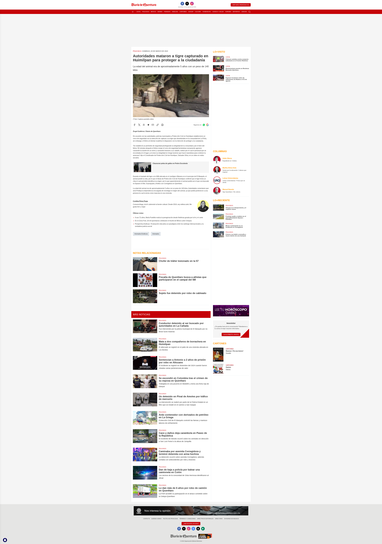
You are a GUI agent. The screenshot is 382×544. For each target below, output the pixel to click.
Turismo (228, 11)
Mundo (160, 11)
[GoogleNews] (193, 528)
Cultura (198, 11)
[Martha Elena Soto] (217, 170)
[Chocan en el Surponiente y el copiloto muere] (218, 208)
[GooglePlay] (203, 528)
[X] (187, 3)
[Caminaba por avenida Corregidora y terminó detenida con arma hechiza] (145, 456)
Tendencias (206, 11)
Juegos (244, 11)
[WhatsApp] (143, 124)
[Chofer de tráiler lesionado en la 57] (145, 264)
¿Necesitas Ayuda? (191, 523)
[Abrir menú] (132, 11)
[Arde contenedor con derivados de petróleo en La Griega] (145, 419)
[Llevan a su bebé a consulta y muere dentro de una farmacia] (218, 234)
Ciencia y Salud (218, 11)
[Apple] (198, 528)
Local (138, 11)
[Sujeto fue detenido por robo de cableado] (145, 296)
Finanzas (167, 11)
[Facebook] (182, 3)
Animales (155, 234)
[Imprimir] (162, 124)
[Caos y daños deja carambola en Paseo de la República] (145, 437)
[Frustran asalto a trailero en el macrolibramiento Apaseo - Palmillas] (218, 216)
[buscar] (249, 12)
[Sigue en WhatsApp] (203, 125)
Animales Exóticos (141, 234)
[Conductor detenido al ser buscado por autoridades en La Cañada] (145, 327)
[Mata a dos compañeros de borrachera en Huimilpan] (145, 346)
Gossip (190, 11)
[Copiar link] (157, 124)
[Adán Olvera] (217, 159)
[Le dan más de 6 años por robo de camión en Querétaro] (145, 492)
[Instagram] (192, 3)
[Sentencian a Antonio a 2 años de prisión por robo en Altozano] (145, 364)
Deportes (236, 11)
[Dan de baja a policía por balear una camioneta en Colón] (145, 474)
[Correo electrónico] (152, 124)
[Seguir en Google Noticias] (207, 125)
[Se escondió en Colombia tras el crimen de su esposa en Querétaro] (145, 382)
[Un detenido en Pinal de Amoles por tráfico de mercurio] (145, 401)
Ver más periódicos (240, 5)
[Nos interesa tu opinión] (191, 511)
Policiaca (145, 11)
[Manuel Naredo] (217, 191)
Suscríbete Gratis (231, 334)
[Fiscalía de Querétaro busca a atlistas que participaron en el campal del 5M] (145, 280)
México (153, 11)
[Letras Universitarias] (217, 180)
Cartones (183, 11)
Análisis (175, 11)
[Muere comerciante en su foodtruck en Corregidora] (218, 226)
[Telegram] (148, 124)
